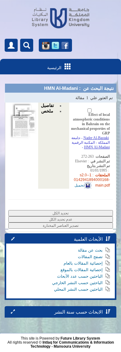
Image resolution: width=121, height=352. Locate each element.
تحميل (79, 185)
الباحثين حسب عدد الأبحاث (80, 276)
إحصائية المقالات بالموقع (81, 269)
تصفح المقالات (90, 256)
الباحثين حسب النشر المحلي (78, 289)
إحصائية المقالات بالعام (83, 263)
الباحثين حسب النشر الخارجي (77, 282)
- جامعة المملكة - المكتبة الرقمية (90, 140)
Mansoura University (72, 346)
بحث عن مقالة (90, 250)
